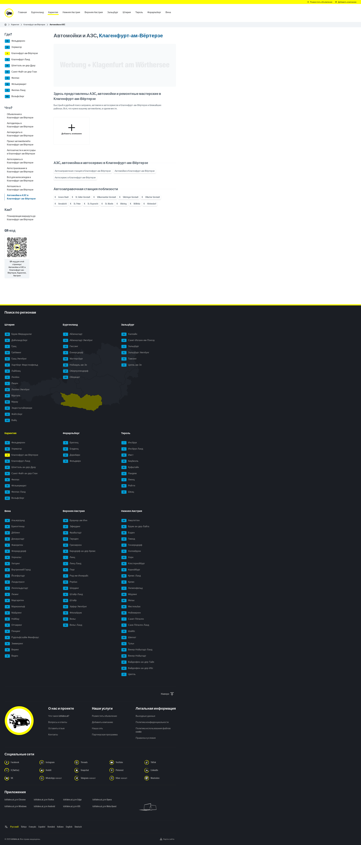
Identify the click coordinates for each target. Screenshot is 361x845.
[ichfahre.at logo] (9, 12)
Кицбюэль (130, 461)
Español (41, 826)
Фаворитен (15, 545)
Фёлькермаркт (16, 84)
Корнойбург (131, 569)
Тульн (128, 643)
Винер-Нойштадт (134, 655)
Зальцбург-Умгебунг (136, 352)
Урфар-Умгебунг (76, 606)
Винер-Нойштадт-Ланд (137, 649)
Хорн (128, 557)
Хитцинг (13, 563)
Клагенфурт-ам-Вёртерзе (34, 24)
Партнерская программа (105, 734)
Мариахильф (16, 606)
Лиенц (129, 479)
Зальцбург (131, 346)
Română (51, 826)
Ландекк (130, 473)
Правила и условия (146, 737)
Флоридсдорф (16, 551)
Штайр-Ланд (74, 594)
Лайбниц (14, 371)
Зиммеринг (15, 643)
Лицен (12, 383)
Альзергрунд (16, 520)
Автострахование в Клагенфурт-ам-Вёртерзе (20, 170)
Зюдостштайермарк (19, 407)
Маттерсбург (74, 358)
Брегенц (71, 442)
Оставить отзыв (56, 728)
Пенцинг (13, 631)
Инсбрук (130, 442)
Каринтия (15, 24)
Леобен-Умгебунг (18, 389)
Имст (128, 454)
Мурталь (13, 395)
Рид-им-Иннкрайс (76, 575)
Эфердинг (73, 526)
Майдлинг (14, 612)
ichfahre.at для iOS (71, 806)
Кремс (129, 581)
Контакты (53, 734)
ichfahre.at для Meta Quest (104, 806)
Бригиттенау (16, 526)
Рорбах (71, 581)
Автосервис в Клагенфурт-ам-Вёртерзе (75, 177)
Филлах (13, 77)
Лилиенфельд (133, 588)
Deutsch (78, 826)
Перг (70, 569)
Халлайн (130, 334)
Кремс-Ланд (132, 575)
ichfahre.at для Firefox (44, 799)
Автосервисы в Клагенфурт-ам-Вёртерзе (20, 161)
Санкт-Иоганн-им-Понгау (139, 340)
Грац (11, 346)
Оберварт (72, 377)
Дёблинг (13, 532)
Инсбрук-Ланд (133, 448)
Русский (14, 826)
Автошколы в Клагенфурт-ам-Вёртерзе (20, 188)
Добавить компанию (102, 722)
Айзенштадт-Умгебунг (79, 340)
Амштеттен (131, 520)
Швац (128, 491)
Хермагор (14, 47)
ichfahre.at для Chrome (15, 799)
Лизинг (13, 594)
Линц (70, 557)
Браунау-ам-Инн (76, 520)
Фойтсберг (14, 414)
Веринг (13, 649)
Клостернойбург (134, 563)
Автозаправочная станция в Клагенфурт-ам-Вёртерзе (83, 170)
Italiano (60, 826)
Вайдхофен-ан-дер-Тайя (138, 661)
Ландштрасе (16, 581)
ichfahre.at (15, 839)
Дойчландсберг (16, 340)
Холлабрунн (132, 551)
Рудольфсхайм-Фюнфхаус (23, 637)
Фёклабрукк (73, 612)
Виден (12, 655)
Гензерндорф (132, 545)
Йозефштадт (16, 575)
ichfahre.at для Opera (102, 799)
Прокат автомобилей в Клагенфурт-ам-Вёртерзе (20, 143)
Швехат (129, 637)
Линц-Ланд (73, 563)
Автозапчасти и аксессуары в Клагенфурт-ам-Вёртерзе (21, 152)
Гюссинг (71, 346)
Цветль (129, 674)
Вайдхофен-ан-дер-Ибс (138, 668)
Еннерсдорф (74, 352)
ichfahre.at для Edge (72, 799)
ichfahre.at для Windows (16, 806)
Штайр (71, 600)
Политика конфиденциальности (152, 722)
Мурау (12, 401)
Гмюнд (129, 538)
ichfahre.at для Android (44, 806)
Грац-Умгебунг (16, 358)
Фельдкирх (73, 461)
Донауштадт (15, 538)
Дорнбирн (72, 454)
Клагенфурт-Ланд (18, 59)
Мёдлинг (130, 594)
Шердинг (72, 588)
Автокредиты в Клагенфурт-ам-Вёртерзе (20, 134)
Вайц (11, 420)
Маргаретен (15, 600)
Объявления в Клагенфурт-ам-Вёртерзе (20, 116)
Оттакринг (14, 625)
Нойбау (13, 618)
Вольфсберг (15, 96)
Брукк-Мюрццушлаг (19, 334)
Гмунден (71, 538)
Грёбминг (13, 352)
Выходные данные (145, 716)
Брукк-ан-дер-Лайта (136, 526)
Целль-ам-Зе (132, 364)
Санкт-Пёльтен (134, 618)
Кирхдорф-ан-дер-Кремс (80, 551)
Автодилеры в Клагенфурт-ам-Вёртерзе (20, 125)
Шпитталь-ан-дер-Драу (20, 65)
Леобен (13, 377)
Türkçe (24, 826)
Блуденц (72, 448)
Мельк (128, 600)
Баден (129, 532)
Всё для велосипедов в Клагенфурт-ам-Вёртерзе (20, 179)
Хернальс (14, 557)
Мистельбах (131, 606)
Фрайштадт (73, 532)
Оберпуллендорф (76, 371)
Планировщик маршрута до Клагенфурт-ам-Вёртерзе (21, 218)
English (69, 826)
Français (32, 826)
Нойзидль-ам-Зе (76, 364)
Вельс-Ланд (73, 625)
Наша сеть (97, 728)
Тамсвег (130, 358)
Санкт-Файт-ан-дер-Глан (21, 71)
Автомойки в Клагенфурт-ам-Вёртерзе (135, 170)
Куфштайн (131, 467)
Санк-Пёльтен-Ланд (136, 625)
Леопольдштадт (17, 588)
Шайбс (129, 631)
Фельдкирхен (16, 41)
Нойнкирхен (132, 612)
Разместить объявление (104, 716)
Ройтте (129, 485)
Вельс (70, 618)
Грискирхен (73, 545)
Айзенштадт (73, 334)
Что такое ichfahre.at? (58, 716)
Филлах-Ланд (16, 90)
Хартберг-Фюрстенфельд (22, 364)
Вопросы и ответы (57, 722)
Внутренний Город (19, 569)
